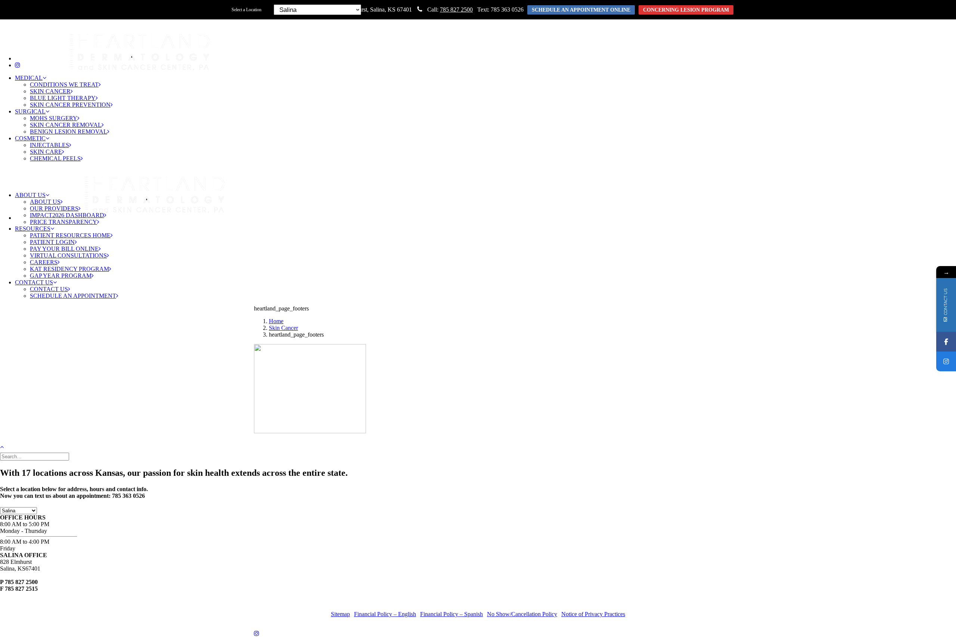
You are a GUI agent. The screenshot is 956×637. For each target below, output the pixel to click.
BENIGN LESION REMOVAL (68, 131)
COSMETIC (30, 138)
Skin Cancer (283, 328)
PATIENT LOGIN (52, 242)
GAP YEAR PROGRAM (60, 275)
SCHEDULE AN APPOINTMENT (73, 296)
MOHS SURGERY (53, 118)
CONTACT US (34, 282)
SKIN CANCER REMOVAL (66, 125)
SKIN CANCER (50, 91)
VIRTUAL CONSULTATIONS (68, 255)
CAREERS (44, 262)
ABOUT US (30, 195)
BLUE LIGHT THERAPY (63, 98)
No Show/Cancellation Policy (522, 614)
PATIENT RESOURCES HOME (70, 235)
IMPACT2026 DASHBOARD (67, 215)
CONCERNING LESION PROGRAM (686, 10)
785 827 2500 (456, 9)
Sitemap (340, 614)
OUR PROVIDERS (54, 208)
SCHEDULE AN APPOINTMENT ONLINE (581, 10)
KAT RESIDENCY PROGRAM (69, 269)
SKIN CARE (46, 152)
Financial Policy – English (385, 614)
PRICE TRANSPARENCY (63, 222)
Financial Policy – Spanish (451, 614)
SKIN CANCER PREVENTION (70, 105)
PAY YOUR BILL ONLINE (64, 249)
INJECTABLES (49, 145)
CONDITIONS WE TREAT (64, 84)
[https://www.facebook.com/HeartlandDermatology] (946, 342)
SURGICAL (30, 111)
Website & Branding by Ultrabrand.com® (529, 601)
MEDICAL (29, 78)
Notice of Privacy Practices (593, 614)
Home (276, 321)
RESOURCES (32, 228)
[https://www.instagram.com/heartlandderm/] (946, 361)
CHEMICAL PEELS (55, 158)
